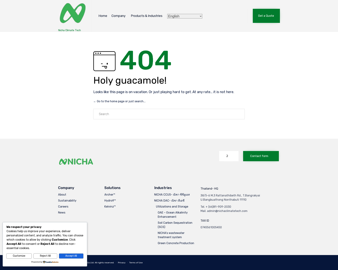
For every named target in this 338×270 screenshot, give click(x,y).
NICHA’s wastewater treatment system (171, 235)
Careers (63, 206)
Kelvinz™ (110, 206)
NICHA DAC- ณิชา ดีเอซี (169, 200)
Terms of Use (136, 262)
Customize (19, 255)
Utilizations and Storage (172, 206)
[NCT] (72, 14)
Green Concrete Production (176, 243)
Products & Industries (146, 16)
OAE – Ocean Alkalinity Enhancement (173, 214)
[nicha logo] (76, 170)
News (61, 212)
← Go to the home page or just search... (119, 101)
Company (118, 16)
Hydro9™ (110, 200)
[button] (266, 16)
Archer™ (109, 194)
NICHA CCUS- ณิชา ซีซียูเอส (172, 194)
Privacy (122, 262)
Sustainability (67, 200)
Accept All (71, 255)
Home (102, 16)
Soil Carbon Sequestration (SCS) (175, 225)
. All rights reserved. (104, 262)
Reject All (45, 255)
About (62, 194)
